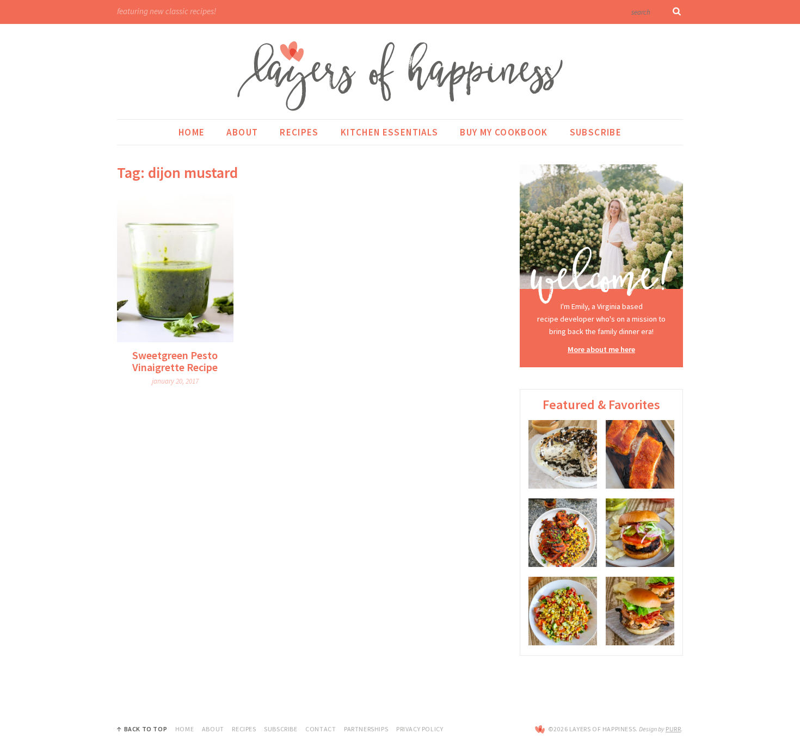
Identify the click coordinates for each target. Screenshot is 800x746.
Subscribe (595, 132)
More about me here (601, 349)
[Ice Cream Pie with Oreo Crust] (562, 454)
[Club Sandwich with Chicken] (640, 611)
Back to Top (145, 729)
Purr (673, 729)
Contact (320, 729)
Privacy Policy (419, 729)
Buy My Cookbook (503, 132)
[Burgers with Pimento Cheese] (640, 532)
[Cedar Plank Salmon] (640, 454)
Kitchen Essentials (389, 132)
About (242, 132)
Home (192, 132)
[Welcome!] (601, 235)
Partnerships (366, 729)
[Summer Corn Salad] (562, 611)
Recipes (299, 132)
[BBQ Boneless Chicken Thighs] (562, 532)
